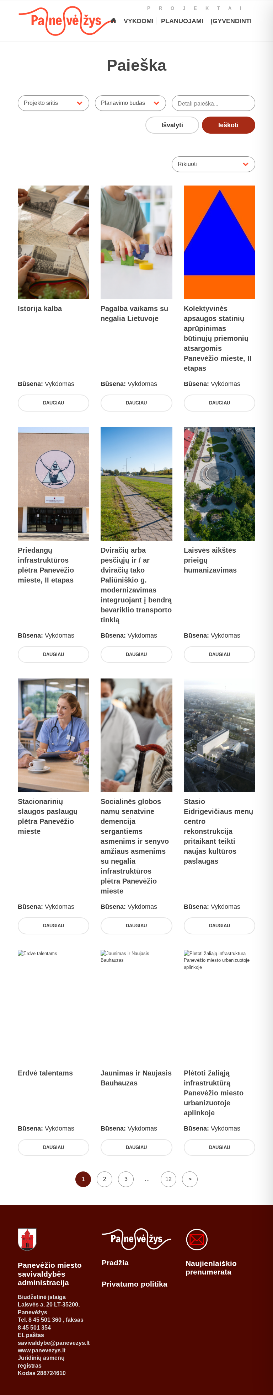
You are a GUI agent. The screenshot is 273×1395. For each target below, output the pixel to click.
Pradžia (115, 1263)
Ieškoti (228, 125)
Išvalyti (172, 125)
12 (168, 1179)
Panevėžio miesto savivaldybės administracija (50, 1274)
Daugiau (53, 403)
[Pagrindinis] (113, 21)
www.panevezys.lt (41, 1350)
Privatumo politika (134, 1284)
